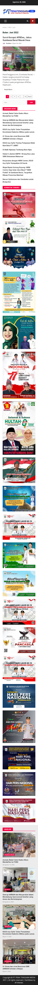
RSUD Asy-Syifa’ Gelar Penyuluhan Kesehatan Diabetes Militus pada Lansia (19, 916)
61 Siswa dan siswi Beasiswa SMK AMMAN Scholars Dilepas (19, 951)
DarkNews (29, 980)
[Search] (27, 21)
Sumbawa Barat (9, 854)
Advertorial (8, 926)
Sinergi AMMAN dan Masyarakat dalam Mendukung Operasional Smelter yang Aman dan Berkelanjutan (18, 122)
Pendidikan (8, 961)
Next (30, 97)
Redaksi (9, 43)
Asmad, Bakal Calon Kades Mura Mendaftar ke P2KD (19, 845)
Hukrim (7, 68)
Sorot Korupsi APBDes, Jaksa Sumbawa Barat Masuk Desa (19, 58)
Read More (8, 89)
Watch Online (32, 21)
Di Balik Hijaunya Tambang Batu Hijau (17, 150)
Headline (7, 889)
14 (25, 97)
